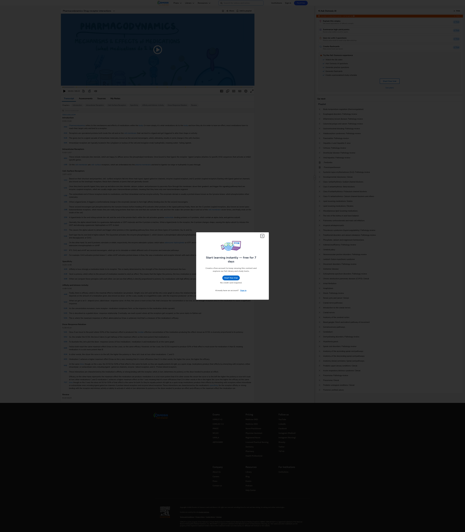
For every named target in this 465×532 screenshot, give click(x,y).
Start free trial (231, 278)
